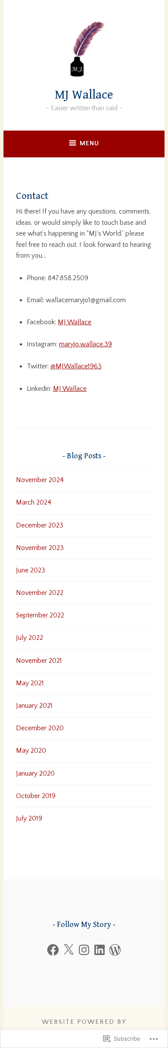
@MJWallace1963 (76, 366)
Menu (89, 143)
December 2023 (39, 525)
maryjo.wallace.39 (85, 344)
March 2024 (33, 502)
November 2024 (40, 480)
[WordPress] (115, 950)
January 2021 (34, 705)
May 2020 (31, 750)
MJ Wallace (84, 95)
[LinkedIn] (99, 950)
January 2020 (35, 773)
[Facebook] (53, 950)
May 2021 (30, 683)
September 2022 (40, 615)
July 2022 (29, 638)
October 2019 (36, 796)
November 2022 (39, 593)
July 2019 (29, 818)
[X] (68, 950)
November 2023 (40, 548)
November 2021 (39, 661)
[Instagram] (84, 950)
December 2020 (40, 728)
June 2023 (30, 570)
